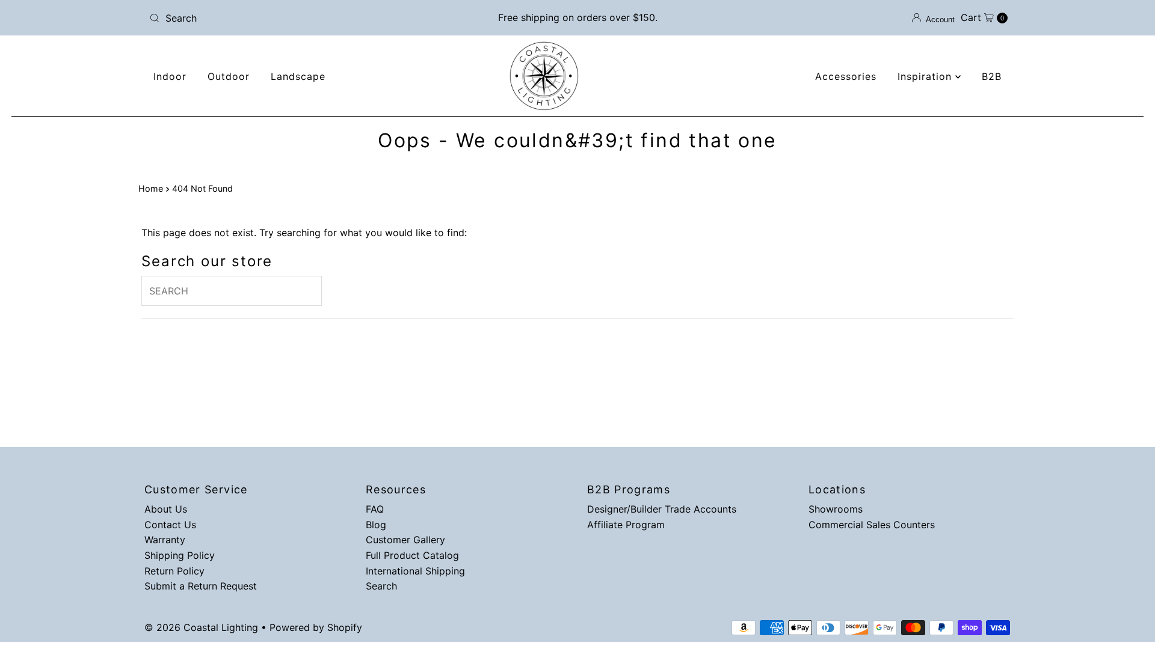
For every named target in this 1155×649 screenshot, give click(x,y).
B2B (992, 76)
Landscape (298, 76)
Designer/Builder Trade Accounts (661, 509)
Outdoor (229, 76)
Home (150, 188)
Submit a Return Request (200, 586)
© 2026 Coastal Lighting (201, 627)
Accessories (845, 76)
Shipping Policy (179, 555)
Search (381, 586)
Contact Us (170, 525)
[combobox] (285, 18)
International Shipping (415, 571)
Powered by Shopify (316, 627)
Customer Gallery (405, 540)
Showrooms (835, 509)
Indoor (169, 76)
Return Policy (174, 571)
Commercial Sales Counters (871, 525)
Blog (376, 525)
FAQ (375, 509)
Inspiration (926, 76)
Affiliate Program (626, 525)
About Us (165, 509)
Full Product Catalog (412, 555)
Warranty (164, 540)
